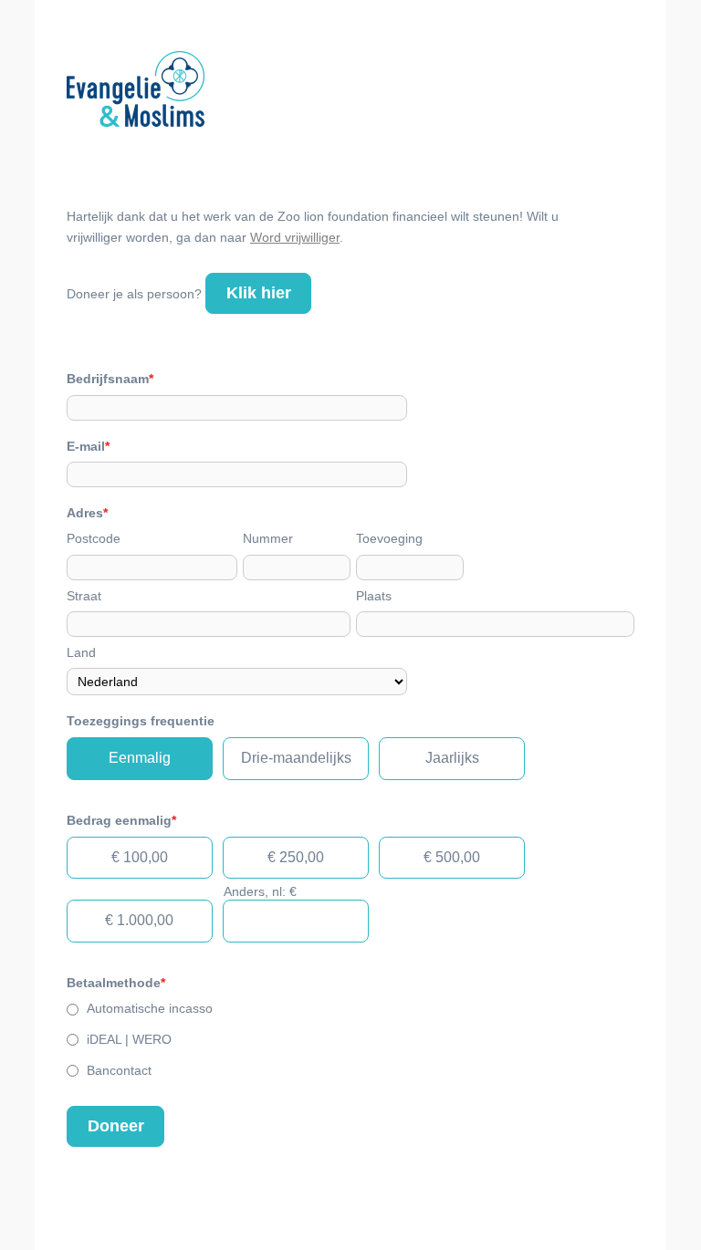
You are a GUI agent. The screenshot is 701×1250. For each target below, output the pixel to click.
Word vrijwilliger (295, 237)
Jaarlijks (452, 758)
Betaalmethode (116, 982)
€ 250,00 (295, 857)
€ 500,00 (452, 857)
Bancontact (119, 1070)
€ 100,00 (139, 857)
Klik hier (258, 293)
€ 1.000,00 (139, 920)
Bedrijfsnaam (110, 378)
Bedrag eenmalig (121, 820)
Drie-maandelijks (296, 758)
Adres (87, 512)
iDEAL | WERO (129, 1039)
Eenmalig (140, 758)
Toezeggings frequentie (140, 721)
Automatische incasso (150, 1008)
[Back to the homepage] (135, 92)
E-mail (88, 446)
